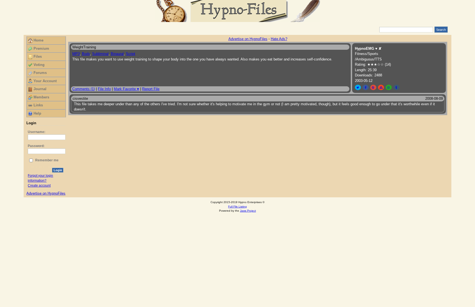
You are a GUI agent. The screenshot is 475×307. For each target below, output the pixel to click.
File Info (104, 89)
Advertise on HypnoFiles (45, 193)
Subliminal (100, 54)
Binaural (117, 54)
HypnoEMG (364, 48)
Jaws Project (248, 210)
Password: (36, 146)
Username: (36, 132)
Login (58, 170)
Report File (150, 89)
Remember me (47, 160)
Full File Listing (237, 206)
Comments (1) (83, 89)
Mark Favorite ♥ (126, 89)
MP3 (76, 54)
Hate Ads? (279, 39)
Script (130, 54)
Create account (39, 185)
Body (86, 54)
